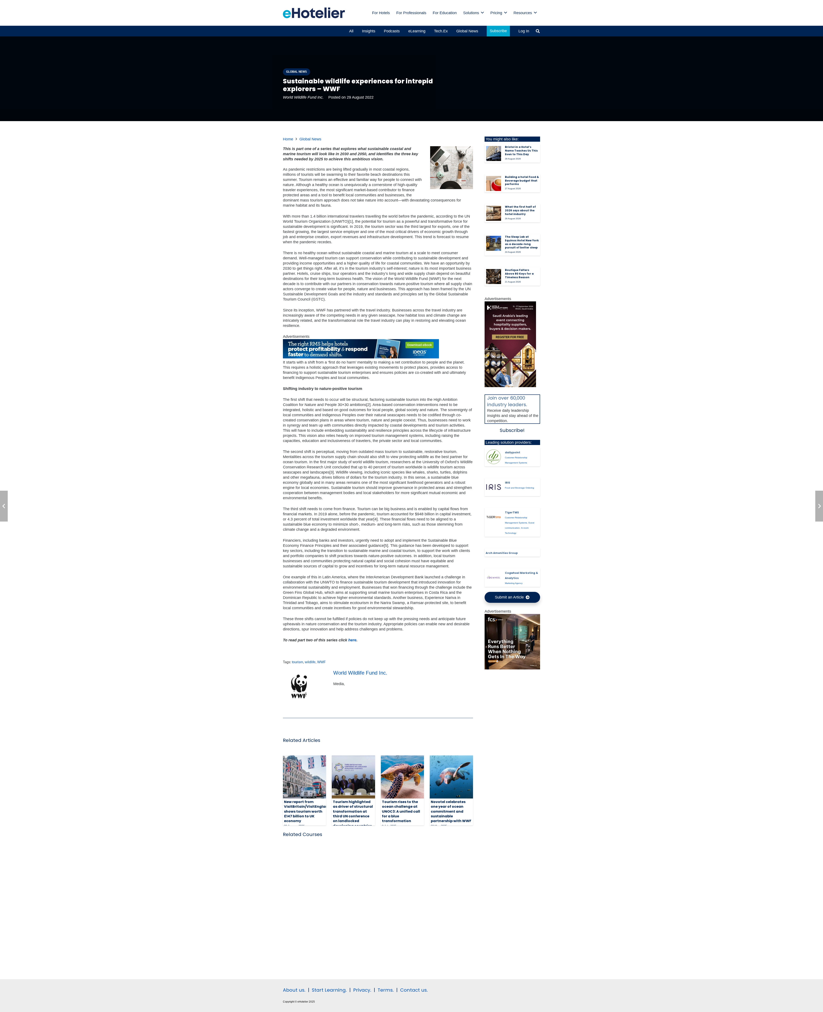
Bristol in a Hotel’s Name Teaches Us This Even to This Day (521, 150)
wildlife (310, 662)
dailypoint (512, 452)
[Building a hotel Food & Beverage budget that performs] (493, 183)
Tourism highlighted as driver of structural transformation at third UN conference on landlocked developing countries (353, 813)
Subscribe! (512, 430)
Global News (310, 139)
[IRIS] (493, 487)
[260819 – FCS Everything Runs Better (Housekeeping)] (512, 668)
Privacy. (362, 990)
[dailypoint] (493, 456)
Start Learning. (329, 990)
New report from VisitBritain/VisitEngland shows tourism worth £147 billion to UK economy (307, 811)
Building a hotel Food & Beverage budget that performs (522, 180)
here (352, 640)
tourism (297, 662)
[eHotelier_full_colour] (314, 13)
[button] (482, 13)
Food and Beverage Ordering (519, 488)
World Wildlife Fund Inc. (303, 97)
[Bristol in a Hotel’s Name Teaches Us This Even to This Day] (493, 153)
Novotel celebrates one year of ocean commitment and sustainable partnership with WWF (451, 811)
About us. (294, 990)
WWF (321, 662)
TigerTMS (512, 512)
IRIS (507, 482)
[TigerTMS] (493, 517)
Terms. (386, 990)
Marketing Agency (514, 583)
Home (288, 139)
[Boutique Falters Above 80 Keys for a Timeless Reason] (493, 276)
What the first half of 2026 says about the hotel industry (520, 210)
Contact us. (414, 990)
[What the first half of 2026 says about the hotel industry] (493, 213)
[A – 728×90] (361, 357)
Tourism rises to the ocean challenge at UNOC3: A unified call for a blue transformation (401, 811)
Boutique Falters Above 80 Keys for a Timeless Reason (519, 273)
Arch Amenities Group (502, 553)
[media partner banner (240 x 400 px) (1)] (510, 386)
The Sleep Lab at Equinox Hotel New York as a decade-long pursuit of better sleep (522, 242)
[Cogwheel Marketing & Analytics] (493, 577)
